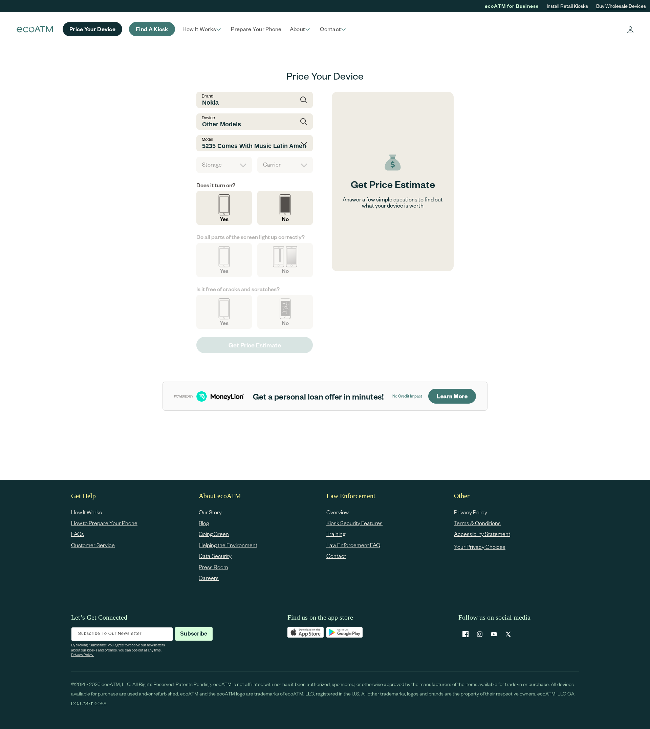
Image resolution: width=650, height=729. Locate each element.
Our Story (210, 512)
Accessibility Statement (482, 534)
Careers (209, 577)
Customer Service (93, 545)
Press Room (213, 567)
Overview (337, 512)
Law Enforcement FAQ (353, 545)
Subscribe (193, 634)
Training (335, 534)
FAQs (77, 534)
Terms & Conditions (477, 523)
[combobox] (254, 100)
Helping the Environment (228, 545)
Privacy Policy (470, 512)
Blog (204, 523)
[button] (203, 29)
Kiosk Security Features (354, 523)
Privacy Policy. (82, 654)
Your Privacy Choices (479, 546)
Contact (336, 556)
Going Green (214, 534)
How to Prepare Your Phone (104, 523)
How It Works (86, 512)
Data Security (215, 556)
